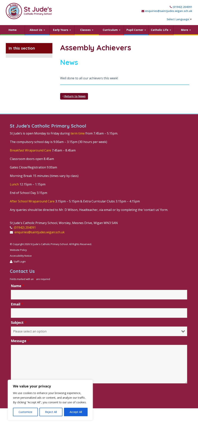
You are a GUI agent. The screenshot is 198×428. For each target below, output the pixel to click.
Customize (25, 412)
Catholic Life (160, 30)
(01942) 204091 (182, 7)
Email (17, 304)
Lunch (14, 184)
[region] (50, 400)
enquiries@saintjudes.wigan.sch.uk (168, 11)
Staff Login (20, 261)
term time (78, 133)
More (185, 30)
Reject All (51, 412)
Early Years (61, 30)
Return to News (74, 96)
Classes (85, 30)
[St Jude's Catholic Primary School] (29, 11)
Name (17, 286)
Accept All (76, 412)
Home (13, 30)
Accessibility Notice (21, 255)
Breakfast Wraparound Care (30, 150)
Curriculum (111, 30)
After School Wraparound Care (32, 201)
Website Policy (18, 250)
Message (20, 341)
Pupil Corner (135, 30)
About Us (36, 30)
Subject (18, 322)
